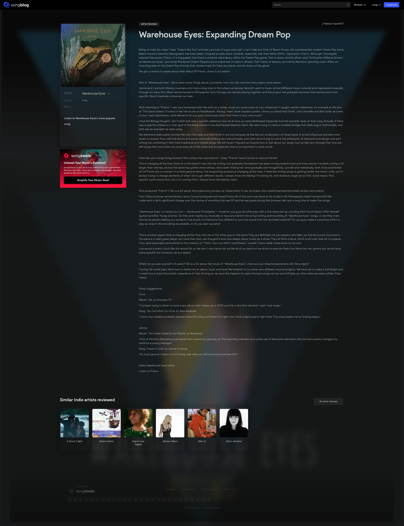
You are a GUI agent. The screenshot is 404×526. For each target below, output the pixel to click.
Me (150, 299)
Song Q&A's (188, 489)
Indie (84, 100)
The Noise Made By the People (167, 333)
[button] (360, 4)
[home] (16, 5)
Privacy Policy (209, 489)
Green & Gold (155, 348)
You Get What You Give (161, 311)
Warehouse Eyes (93, 93)
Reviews (171, 489)
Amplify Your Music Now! (93, 180)
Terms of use (230, 489)
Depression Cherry (297, 53)
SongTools (391, 4)
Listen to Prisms (149, 371)
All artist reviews (328, 401)
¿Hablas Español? (333, 23)
